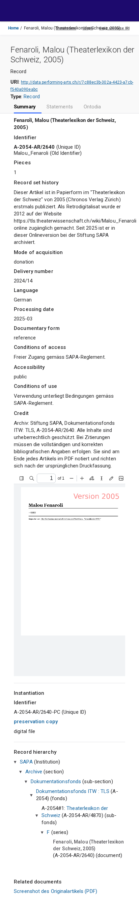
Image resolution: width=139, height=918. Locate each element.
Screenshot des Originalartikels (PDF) (55, 891)
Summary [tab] (25, 107)
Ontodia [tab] (92, 107)
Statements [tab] (60, 107)
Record (32, 96)
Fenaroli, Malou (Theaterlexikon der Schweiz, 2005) (88, 845)
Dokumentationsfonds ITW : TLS (72, 791)
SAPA (26, 762)
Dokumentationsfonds (56, 781)
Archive (33, 772)
